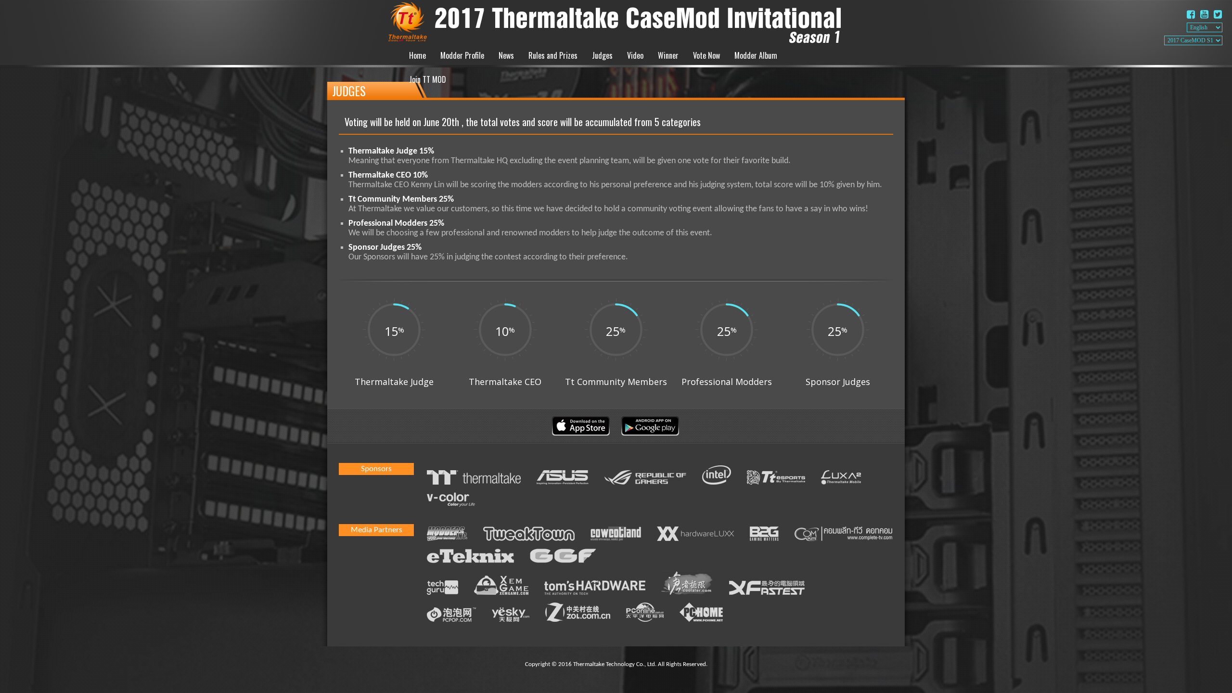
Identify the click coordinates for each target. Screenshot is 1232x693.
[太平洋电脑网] (645, 613)
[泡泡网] (451, 616)
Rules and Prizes (553, 55)
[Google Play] (650, 433)
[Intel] (716, 476)
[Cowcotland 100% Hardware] (615, 535)
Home (417, 55)
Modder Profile (462, 55)
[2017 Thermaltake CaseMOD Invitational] (616, 21)
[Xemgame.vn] (501, 586)
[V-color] (451, 501)
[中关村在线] (577, 613)
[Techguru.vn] (442, 589)
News (506, 55)
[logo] (843, 535)
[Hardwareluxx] (695, 535)
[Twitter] (1218, 15)
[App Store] (581, 433)
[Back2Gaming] (764, 535)
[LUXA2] (841, 479)
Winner (668, 55)
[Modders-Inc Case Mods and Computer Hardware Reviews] (447, 535)
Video (635, 55)
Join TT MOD (427, 79)
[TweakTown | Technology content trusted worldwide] (529, 535)
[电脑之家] (701, 613)
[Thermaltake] (474, 479)
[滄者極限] (687, 584)
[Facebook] (1191, 15)
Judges (602, 55)
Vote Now (706, 55)
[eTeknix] (470, 557)
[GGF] (563, 557)
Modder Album (755, 55)
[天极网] (511, 616)
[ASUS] (562, 479)
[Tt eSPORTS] (776, 479)
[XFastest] (767, 589)
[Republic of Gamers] (645, 479)
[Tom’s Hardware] (595, 589)
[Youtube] (1204, 15)
